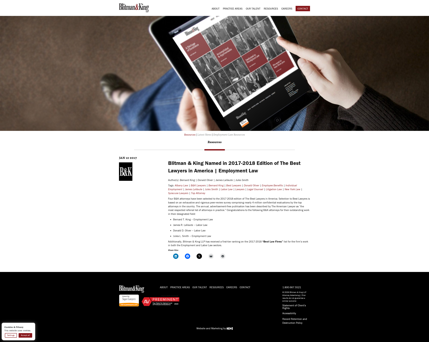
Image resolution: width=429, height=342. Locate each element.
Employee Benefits (272, 185)
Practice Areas (232, 8)
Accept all (25, 335)
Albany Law (181, 185)
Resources (271, 8)
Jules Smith (211, 189)
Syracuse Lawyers (178, 193)
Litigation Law (274, 189)
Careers (286, 8)
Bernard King (216, 185)
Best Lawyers (233, 185)
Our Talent (253, 8)
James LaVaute (193, 189)
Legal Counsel (255, 189)
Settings (11, 335)
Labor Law (227, 189)
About (216, 8)
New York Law (292, 189)
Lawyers (239, 189)
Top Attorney (198, 193)
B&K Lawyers (198, 185)
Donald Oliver (251, 185)
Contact (302, 8)
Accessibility (289, 313)
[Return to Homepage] (134, 7)
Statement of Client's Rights (294, 306)
